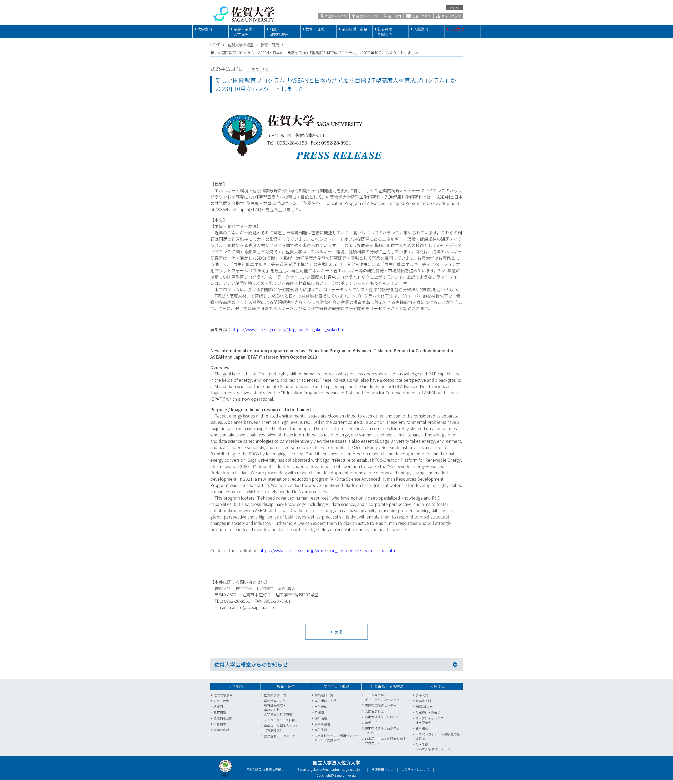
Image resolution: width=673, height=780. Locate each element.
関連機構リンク (382, 769)
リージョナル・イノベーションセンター (382, 697)
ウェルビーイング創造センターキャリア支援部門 (336, 737)
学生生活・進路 (354, 29)
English (454, 8)
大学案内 (204, 29)
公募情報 (219, 724)
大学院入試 (423, 700)
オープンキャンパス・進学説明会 (431, 720)
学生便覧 (320, 706)
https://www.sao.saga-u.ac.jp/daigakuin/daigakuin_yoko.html (289, 329)
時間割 (319, 712)
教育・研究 (314, 29)
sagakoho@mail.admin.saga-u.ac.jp (333, 769)
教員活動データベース (279, 736)
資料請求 (421, 728)
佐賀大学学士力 (275, 695)
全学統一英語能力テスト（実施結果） (281, 727)
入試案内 (421, 29)
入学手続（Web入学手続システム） (434, 746)
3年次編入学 (424, 706)
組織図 (218, 706)
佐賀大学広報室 (241, 44)
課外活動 (320, 718)
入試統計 (421, 712)
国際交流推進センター (380, 705)
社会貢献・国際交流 (387, 31)
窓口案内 (394, 16)
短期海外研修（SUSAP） (382, 716)
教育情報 (219, 712)
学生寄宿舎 (322, 724)
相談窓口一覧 (323, 695)
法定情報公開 (222, 718)
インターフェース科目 (279, 720)
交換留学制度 (374, 711)
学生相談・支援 (325, 700)
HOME (215, 44)
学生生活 (320, 729)
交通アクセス (421, 16)
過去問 (436, 712)
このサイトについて (415, 769)
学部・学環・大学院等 (244, 31)
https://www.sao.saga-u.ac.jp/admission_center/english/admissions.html (328, 550)
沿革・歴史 (221, 700)
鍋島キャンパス (366, 16)
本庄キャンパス (335, 16)
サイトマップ (451, 16)
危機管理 (457, 29)
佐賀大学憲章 (222, 695)
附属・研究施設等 (278, 31)
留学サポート (374, 722)
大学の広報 (221, 729)
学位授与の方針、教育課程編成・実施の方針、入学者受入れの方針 (278, 707)
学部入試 (421, 695)
